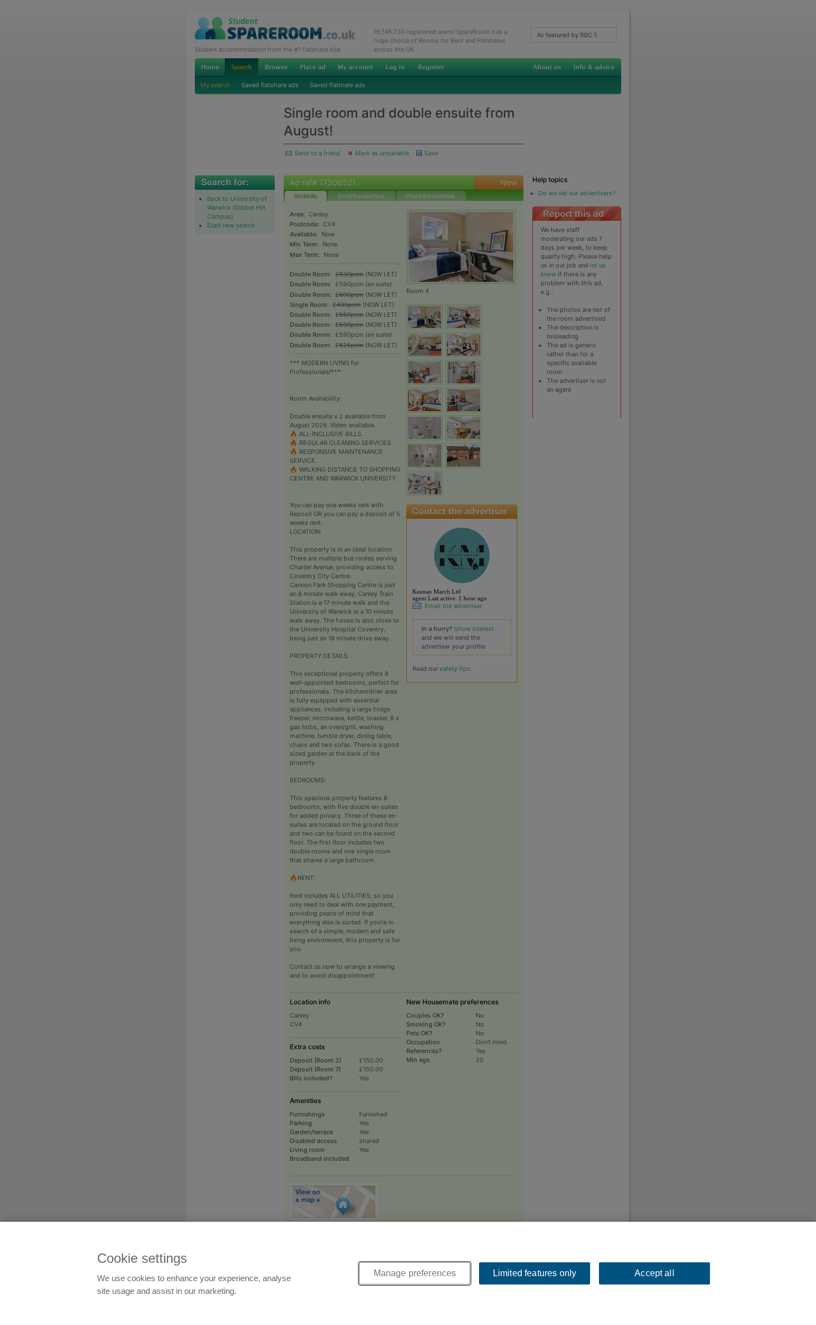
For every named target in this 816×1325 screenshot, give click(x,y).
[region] (408, 1273)
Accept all (654, 1273)
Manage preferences (415, 1273)
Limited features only (534, 1273)
